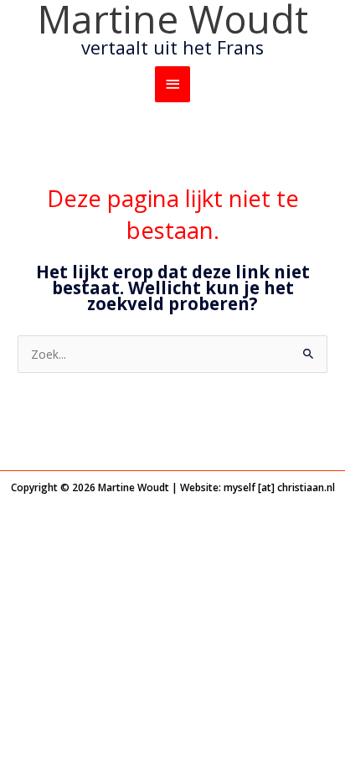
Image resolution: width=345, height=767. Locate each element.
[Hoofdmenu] (172, 84)
